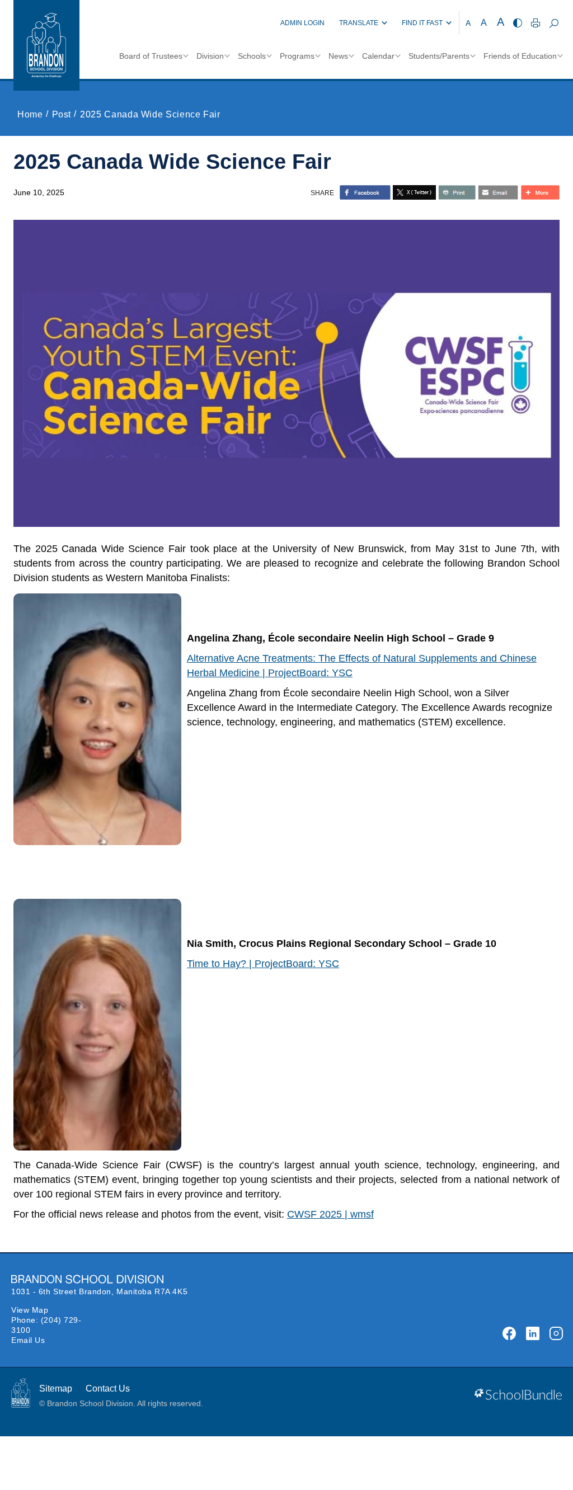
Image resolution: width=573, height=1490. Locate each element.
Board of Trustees (150, 55)
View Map (29, 1309)
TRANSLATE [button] (358, 23)
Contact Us (108, 1388)
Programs (297, 55)
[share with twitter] (414, 192)
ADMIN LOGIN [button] (302, 23)
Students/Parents (438, 55)
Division (210, 55)
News (338, 55)
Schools (252, 55)
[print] (535, 22)
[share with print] (457, 192)
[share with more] (540, 192)
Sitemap (55, 1388)
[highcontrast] (517, 22)
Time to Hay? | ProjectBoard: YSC (263, 963)
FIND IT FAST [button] (422, 23)
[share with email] (498, 192)
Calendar (378, 55)
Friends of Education (520, 55)
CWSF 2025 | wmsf (330, 1214)
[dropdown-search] (553, 23)
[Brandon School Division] (259, 23)
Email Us (28, 1340)
